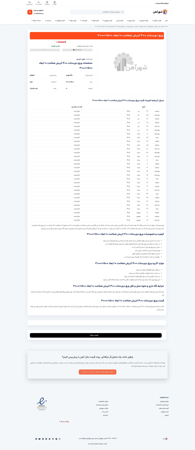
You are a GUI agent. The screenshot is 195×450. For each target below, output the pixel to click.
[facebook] (46, 439)
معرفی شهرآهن (164, 402)
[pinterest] (42, 439)
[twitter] (49, 439)
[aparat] (53, 439)
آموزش (167, 415)
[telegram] (56, 439)
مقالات (55, 4)
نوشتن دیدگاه (94, 335)
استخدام (105, 415)
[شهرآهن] (165, 12)
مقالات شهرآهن (103, 408)
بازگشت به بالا (64, 422)
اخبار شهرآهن (165, 412)
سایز (91, 82)
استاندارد (53, 82)
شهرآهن (157, 12)
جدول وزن (29, 4)
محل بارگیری (88, 75)
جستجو (122, 12)
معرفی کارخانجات (103, 402)
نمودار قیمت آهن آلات (162, 405)
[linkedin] (36, 439)
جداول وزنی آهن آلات (102, 405)
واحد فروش (53, 75)
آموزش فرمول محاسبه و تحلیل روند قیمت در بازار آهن (97, 372)
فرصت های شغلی (164, 408)
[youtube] (39, 439)
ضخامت (90, 89)
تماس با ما (39, 4)
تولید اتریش (80, 59)
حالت (54, 89)
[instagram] (59, 439)
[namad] (42, 404)
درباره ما (47, 4)
